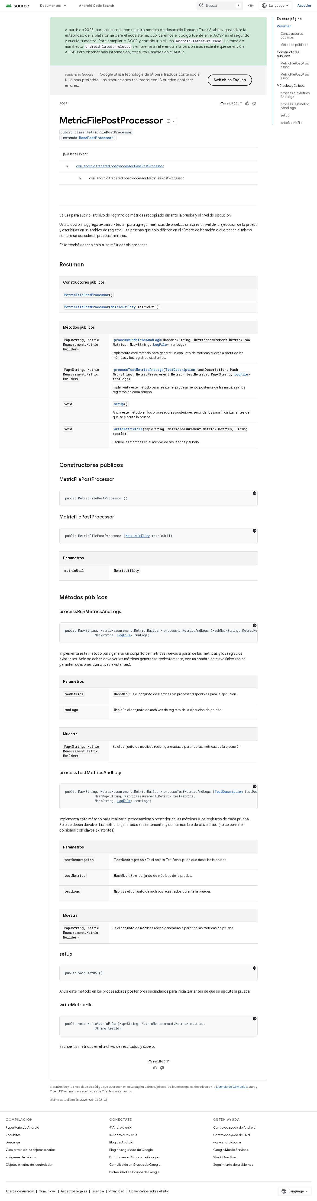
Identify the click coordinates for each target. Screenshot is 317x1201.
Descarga (13, 1142)
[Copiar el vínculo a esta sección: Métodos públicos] (112, 598)
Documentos (50, 5)
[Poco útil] (254, 103)
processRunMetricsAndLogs (137, 340)
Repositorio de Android (22, 1127)
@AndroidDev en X (123, 1135)
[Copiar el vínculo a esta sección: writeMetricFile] (97, 1005)
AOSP (63, 103)
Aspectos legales (74, 1191)
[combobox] (220, 5)
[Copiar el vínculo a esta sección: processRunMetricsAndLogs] (125, 612)
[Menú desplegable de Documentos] (67, 5)
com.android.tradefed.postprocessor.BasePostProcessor (120, 166)
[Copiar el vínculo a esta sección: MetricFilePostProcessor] (118, 479)
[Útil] (247, 103)
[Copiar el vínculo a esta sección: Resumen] (88, 265)
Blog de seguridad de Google (131, 1150)
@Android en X (120, 1127)
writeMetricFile (128, 429)
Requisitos (13, 1135)
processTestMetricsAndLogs (138, 369)
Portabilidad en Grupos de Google (134, 1172)
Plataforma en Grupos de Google (133, 1157)
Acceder (304, 5)
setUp (119, 404)
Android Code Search (96, 5)
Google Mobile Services (230, 1150)
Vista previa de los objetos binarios (30, 1150)
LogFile (160, 344)
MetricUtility (123, 307)
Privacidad (116, 1191)
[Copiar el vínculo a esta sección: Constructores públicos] (127, 465)
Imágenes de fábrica (21, 1157)
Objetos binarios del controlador (29, 1164)
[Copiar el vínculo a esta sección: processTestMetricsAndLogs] (127, 773)
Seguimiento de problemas (233, 1164)
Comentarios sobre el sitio (149, 1191)
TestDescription (180, 369)
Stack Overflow (224, 1157)
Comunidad (47, 1191)
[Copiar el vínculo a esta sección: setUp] (76, 954)
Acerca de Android (20, 1191)
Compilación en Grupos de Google (134, 1164)
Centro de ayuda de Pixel (231, 1135)
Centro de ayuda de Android (234, 1127)
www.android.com (227, 1142)
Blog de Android (121, 1142)
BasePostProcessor (96, 138)
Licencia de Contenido (231, 1087)
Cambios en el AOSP (165, 52)
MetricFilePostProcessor (86, 295)
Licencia (98, 1191)
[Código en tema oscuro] (254, 493)
